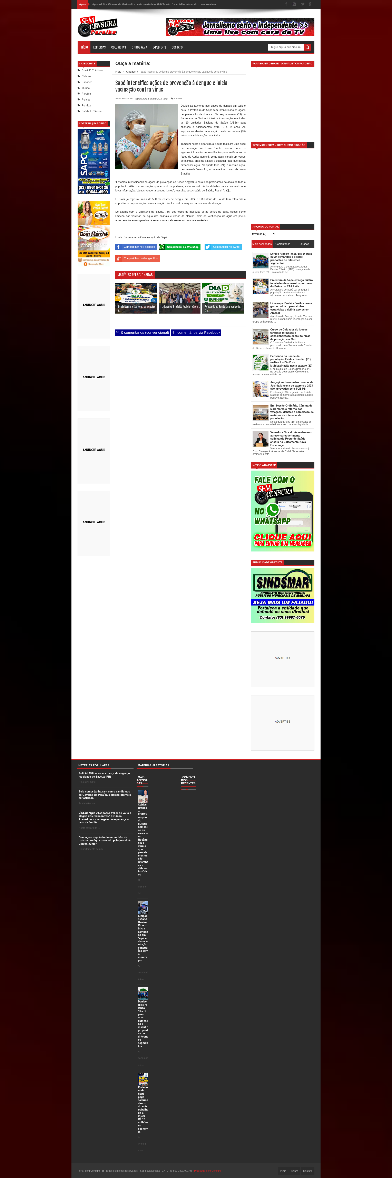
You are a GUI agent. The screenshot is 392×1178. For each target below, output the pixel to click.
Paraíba (86, 93)
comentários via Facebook (198, 332)
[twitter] (302, 4)
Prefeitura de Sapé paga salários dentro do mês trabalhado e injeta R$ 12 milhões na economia (143, 1109)
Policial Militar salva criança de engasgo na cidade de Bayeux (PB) (104, 775)
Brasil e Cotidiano (92, 70)
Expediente (159, 47)
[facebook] (286, 4)
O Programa (139, 47)
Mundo (86, 88)
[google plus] (311, 4)
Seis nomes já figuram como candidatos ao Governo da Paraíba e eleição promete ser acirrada (105, 794)
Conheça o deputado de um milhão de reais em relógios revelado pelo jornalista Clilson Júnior (105, 840)
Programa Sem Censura (207, 1170)
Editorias (99, 47)
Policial (86, 99)
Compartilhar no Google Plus (141, 258)
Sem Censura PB (94, 1170)
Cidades (86, 76)
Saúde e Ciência (91, 111)
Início (84, 47)
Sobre (294, 1171)
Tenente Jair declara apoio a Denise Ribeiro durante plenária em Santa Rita (135, 4)
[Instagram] (294, 4)
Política (86, 105)
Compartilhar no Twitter (226, 246)
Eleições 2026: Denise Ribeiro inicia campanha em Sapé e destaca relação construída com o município (143, 938)
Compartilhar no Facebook (139, 246)
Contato (177, 47)
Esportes (87, 82)
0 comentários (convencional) (144, 332)
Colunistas (118, 47)
